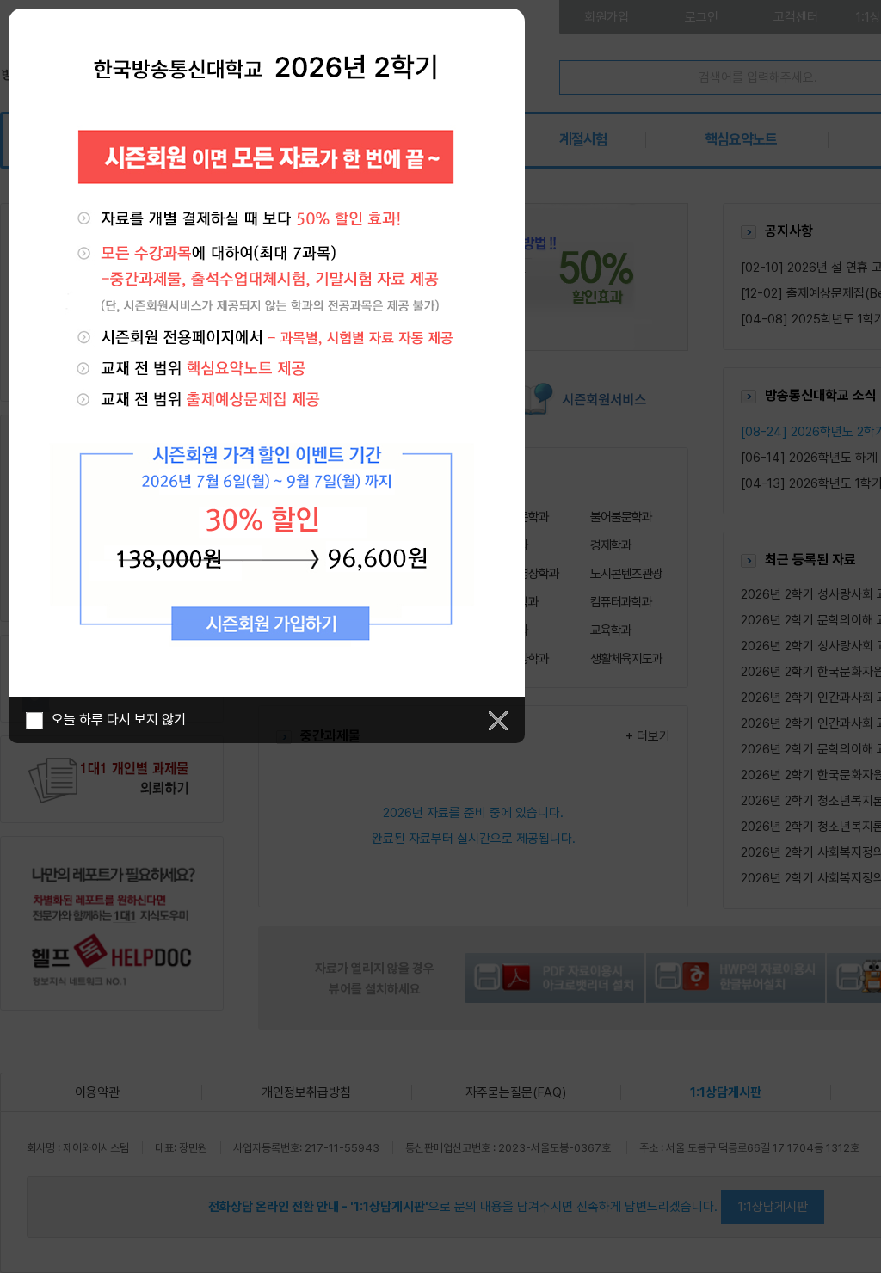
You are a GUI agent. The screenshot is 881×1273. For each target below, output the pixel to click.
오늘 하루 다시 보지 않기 (119, 719)
